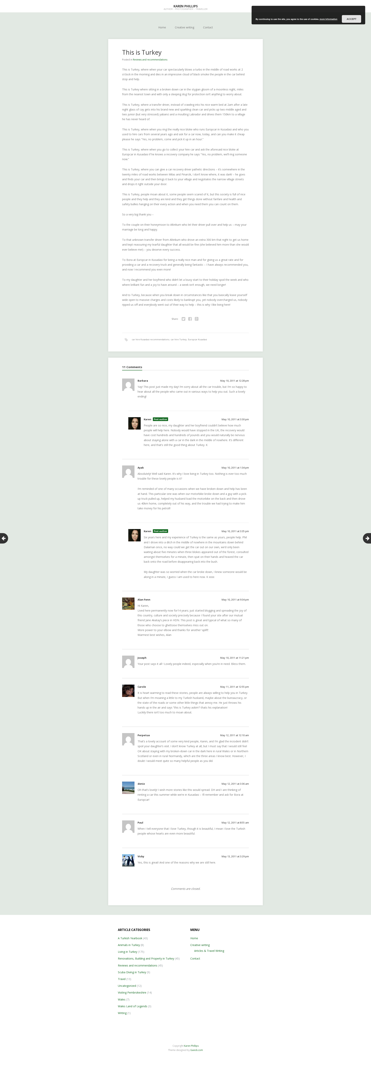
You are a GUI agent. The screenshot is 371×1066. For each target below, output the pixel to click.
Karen (147, 419)
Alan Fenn (144, 599)
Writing (122, 1013)
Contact (208, 27)
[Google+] (196, 319)
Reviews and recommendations (150, 59)
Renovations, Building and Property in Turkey (146, 958)
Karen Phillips (191, 1045)
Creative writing (184, 27)
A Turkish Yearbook (130, 938)
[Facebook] (190, 319)
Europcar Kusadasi (197, 339)
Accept (351, 19)
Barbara (143, 380)
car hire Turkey (179, 339)
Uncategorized (127, 986)
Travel (122, 979)
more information (328, 19)
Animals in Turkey (129, 945)
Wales (121, 999)
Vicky (141, 856)
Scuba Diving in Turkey (132, 972)
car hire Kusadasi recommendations (150, 339)
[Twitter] (183, 319)
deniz (141, 783)
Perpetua (144, 735)
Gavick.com (196, 1050)
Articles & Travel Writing (209, 951)
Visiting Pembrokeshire (132, 992)
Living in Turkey (127, 952)
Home (162, 27)
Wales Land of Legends (132, 1006)
